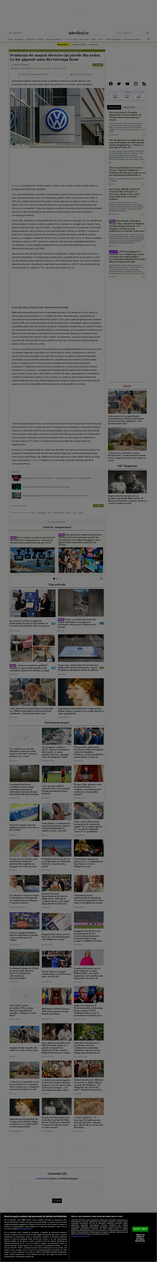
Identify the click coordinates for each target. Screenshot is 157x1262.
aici (62, 1245)
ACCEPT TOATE (140, 1229)
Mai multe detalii (25, 1229)
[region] (78, 1237)
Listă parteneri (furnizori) (80, 1236)
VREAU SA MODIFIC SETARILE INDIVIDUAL (140, 1238)
